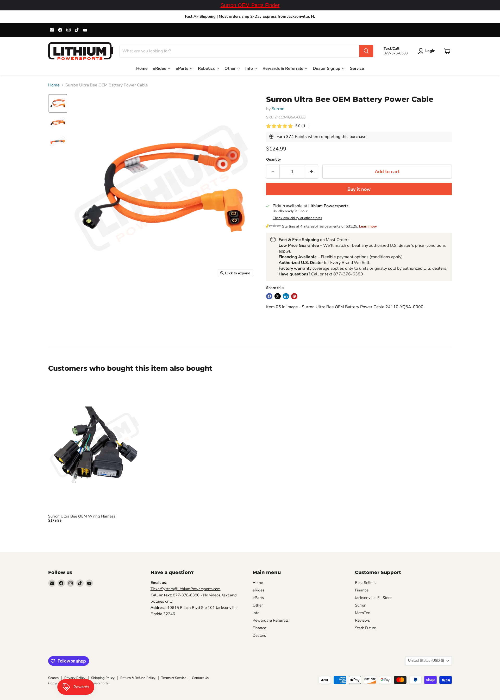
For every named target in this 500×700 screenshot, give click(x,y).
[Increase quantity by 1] (311, 172)
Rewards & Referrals (271, 620)
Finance (259, 627)
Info (256, 612)
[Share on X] (277, 296)
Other (258, 605)
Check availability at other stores (297, 218)
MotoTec (362, 612)
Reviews (362, 620)
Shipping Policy (103, 678)
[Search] (366, 51)
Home (54, 85)
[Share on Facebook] (269, 296)
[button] (428, 51)
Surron (278, 109)
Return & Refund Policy (137, 678)
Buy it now (359, 189)
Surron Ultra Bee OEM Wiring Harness (81, 516)
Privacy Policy (74, 678)
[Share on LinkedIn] (286, 296)
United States (426, 660)
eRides (258, 590)
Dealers (259, 635)
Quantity (273, 159)
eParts (258, 597)
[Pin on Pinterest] (294, 296)
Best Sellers (365, 582)
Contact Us (200, 678)
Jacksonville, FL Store (373, 597)
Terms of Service (173, 678)
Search (53, 678)
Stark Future (365, 627)
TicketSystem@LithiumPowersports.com (186, 588)
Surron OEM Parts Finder (250, 5)
